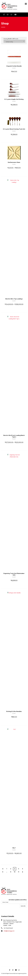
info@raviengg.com (9, 931)
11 (18, 872)
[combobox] (14, 41)
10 (14, 872)
